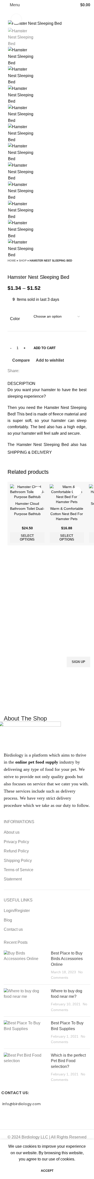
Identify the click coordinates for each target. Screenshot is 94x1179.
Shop (23, 260)
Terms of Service (18, 870)
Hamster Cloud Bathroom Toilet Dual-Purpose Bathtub (27, 509)
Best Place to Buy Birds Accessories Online (67, 959)
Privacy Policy (16, 842)
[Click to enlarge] (16, 19)
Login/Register (17, 910)
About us (12, 832)
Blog (8, 920)
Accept (47, 1170)
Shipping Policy (18, 860)
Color (15, 319)
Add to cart (45, 348)
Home (12, 260)
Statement (13, 879)
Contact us (13, 929)
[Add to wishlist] (37, 491)
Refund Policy (16, 851)
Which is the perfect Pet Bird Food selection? (68, 1061)
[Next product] (20, 266)
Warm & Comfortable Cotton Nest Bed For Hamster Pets (66, 514)
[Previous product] (10, 266)
